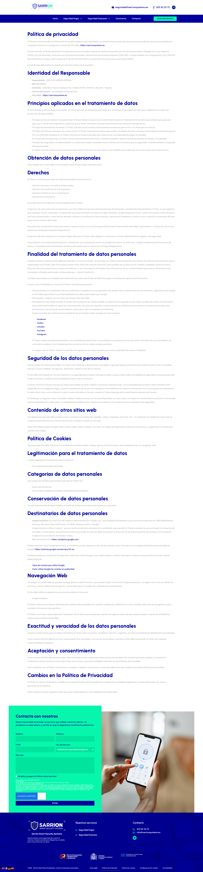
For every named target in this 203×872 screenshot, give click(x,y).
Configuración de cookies (149, 868)
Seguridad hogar (71, 19)
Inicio (55, 19)
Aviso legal (93, 868)
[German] (9, 868)
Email (18, 745)
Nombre (19, 734)
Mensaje (20, 755)
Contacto (136, 19)
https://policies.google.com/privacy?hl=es (54, 549)
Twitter (40, 323)
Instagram (41, 334)
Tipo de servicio (63, 745)
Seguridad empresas (97, 19)
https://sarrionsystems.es (92, 45)
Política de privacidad (46, 776)
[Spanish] (12, 868)
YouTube (41, 331)
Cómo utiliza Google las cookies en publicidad (53, 569)
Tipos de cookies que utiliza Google (48, 565)
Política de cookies (128, 868)
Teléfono (60, 734)
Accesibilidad (167, 868)
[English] (3, 868)
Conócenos (121, 19)
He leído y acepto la (37, 776)
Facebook (41, 319)
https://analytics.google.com (65, 540)
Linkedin (41, 327)
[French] (6, 868)
